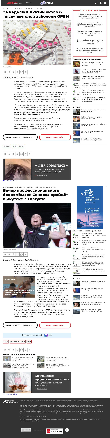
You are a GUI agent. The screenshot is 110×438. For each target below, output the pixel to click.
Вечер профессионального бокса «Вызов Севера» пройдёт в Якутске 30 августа (90, 42)
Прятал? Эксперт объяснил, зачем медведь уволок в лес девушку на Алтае (93, 256)
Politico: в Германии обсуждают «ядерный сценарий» (91, 117)
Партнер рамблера (38, 430)
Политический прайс (64, 401)
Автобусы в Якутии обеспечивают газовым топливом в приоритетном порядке (90, 50)
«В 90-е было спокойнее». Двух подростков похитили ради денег (93, 270)
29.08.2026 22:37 (8, 187)
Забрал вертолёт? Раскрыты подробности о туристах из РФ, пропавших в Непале (89, 16)
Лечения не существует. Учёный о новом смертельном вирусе (93, 77)
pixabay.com (7, 67)
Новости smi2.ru (10, 181)
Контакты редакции (26, 401)
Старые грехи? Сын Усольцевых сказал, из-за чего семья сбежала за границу (94, 249)
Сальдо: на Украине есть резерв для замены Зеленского (93, 110)
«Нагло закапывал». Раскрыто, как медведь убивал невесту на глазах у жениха (94, 85)
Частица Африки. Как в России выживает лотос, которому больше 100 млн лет (93, 235)
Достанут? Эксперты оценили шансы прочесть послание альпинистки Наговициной (94, 92)
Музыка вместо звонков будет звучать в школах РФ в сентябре (92, 310)
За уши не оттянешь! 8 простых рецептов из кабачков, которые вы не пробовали (94, 63)
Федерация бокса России (11, 249)
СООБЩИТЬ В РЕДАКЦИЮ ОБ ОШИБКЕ (85, 401)
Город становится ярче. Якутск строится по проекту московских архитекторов (90, 24)
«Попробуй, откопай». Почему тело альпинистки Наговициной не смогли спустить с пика (94, 71)
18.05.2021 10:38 (8, 9)
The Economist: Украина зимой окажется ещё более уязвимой (91, 139)
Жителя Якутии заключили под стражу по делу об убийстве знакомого (89, 33)
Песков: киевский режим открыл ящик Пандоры (92, 132)
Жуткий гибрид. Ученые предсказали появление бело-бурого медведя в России (94, 242)
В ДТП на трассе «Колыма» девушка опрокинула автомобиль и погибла (57, 365)
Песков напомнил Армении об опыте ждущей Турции (93, 124)
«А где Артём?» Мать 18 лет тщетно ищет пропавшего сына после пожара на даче (93, 99)
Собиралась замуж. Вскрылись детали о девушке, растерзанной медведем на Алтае (93, 263)
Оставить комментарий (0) (55, 137)
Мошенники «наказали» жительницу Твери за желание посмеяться (93, 303)
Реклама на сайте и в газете (45, 401)
